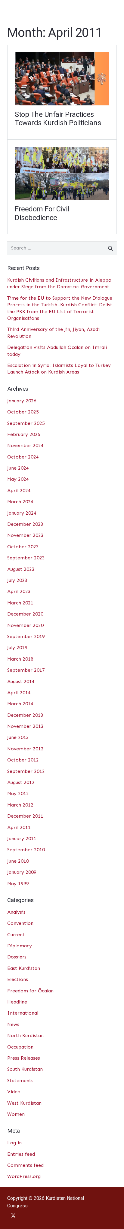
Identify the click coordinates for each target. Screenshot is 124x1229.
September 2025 (26, 423)
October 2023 (23, 546)
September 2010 (26, 849)
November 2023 (25, 535)
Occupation (20, 1047)
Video (13, 1091)
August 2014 (21, 681)
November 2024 (25, 445)
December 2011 (25, 816)
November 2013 (25, 726)
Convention (20, 923)
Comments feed (25, 1165)
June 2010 (18, 861)
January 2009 (21, 872)
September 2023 (26, 558)
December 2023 (25, 524)
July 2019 (17, 647)
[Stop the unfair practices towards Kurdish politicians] (62, 56)
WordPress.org (24, 1176)
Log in (14, 1143)
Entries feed (21, 1154)
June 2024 (18, 468)
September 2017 (26, 670)
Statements (20, 1080)
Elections (17, 979)
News (13, 1024)
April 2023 (19, 591)
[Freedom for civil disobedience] (62, 151)
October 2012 (23, 760)
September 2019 (26, 636)
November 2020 (25, 625)
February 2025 (23, 434)
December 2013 (25, 715)
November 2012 (25, 749)
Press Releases (23, 1058)
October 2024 (23, 457)
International (22, 1013)
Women (16, 1114)
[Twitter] (13, 1216)
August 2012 (21, 782)
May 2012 (18, 793)
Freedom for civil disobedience (42, 213)
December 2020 (25, 614)
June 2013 (18, 737)
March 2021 (20, 603)
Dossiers (16, 957)
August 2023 (21, 569)
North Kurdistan (25, 1035)
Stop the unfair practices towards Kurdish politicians (58, 118)
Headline (17, 1002)
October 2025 (23, 412)
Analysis (16, 912)
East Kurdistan (23, 968)
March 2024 (20, 501)
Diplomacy (19, 946)
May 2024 (18, 479)
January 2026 (21, 401)
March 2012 (20, 805)
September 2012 (26, 771)
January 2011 (21, 838)
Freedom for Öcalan (30, 991)
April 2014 (19, 692)
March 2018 (20, 659)
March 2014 (20, 704)
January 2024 (21, 513)
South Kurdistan (25, 1069)
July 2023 (17, 580)
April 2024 (19, 490)
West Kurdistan (24, 1103)
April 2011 (19, 827)
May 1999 (18, 883)
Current (16, 934)
